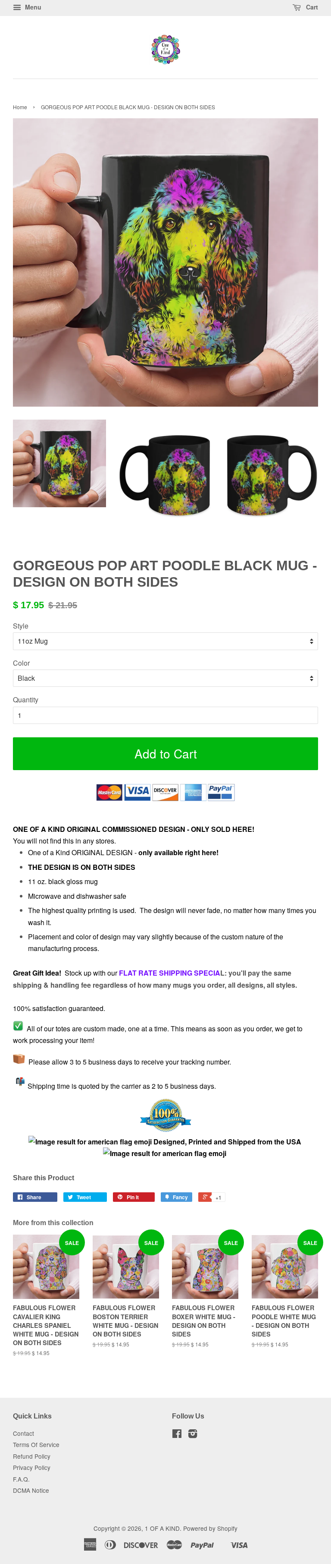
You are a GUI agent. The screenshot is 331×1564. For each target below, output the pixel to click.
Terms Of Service (36, 1444)
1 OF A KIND (162, 1528)
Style (20, 626)
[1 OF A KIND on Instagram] (192, 1435)
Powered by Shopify (210, 1528)
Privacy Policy (31, 1467)
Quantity (25, 700)
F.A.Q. (21, 1479)
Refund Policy (31, 1456)
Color (21, 663)
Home (20, 107)
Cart (311, 7)
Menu (32, 7)
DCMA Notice (31, 1490)
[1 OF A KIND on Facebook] (177, 1435)
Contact (23, 1433)
